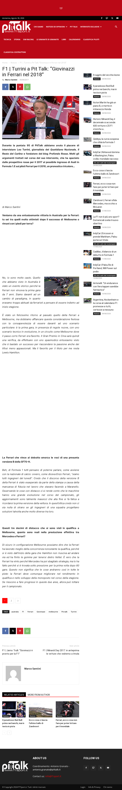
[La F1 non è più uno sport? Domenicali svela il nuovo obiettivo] (88, 217)
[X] (112, 18)
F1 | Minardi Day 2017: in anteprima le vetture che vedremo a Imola (61, 652)
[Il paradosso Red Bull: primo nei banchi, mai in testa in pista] (14, 709)
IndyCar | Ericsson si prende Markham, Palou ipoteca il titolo (105, 236)
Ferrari (30, 611)
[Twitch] (107, 18)
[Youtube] (117, 18)
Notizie (14, 62)
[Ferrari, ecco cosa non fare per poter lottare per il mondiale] (67, 709)
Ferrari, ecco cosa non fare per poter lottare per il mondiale (66, 723)
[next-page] (9, 733)
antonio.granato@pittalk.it (47, 769)
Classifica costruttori (15, 52)
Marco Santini (11, 79)
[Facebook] (101, 18)
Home (5, 62)
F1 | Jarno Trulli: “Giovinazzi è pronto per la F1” (17, 652)
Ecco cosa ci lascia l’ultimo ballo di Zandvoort (38, 723)
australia (15, 611)
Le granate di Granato (48, 39)
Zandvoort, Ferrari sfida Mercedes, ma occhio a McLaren (105, 203)
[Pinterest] (20, 87)
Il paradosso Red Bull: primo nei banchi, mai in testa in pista (13, 723)
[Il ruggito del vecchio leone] (88, 75)
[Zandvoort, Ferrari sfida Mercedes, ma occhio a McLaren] (88, 201)
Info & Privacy (94, 787)
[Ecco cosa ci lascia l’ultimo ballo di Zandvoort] (40, 709)
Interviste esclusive (89, 26)
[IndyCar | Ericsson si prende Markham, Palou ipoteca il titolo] (88, 234)
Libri (64, 39)
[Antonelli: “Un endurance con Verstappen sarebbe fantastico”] (88, 284)
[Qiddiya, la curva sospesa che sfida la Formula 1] (88, 139)
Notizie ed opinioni (55, 26)
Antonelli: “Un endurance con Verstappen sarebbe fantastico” (105, 286)
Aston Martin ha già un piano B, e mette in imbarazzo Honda (104, 105)
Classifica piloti (91, 39)
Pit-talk (64, 611)
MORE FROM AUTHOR (39, 695)
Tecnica (7, 39)
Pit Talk (73, 26)
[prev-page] (4, 733)
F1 (23, 611)
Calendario (74, 39)
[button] (116, 26)
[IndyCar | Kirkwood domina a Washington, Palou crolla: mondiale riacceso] (88, 153)
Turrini (74, 611)
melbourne (53, 611)
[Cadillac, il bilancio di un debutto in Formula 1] (88, 252)
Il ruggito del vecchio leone (106, 75)
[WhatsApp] (27, 87)
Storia (17, 39)
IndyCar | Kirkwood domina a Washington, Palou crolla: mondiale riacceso (106, 155)
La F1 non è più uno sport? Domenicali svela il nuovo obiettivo (106, 220)
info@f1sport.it (53, 776)
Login (83, 787)
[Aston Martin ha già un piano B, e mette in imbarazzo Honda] (88, 103)
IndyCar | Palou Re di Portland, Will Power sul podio (105, 268)
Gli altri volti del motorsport (105, 163)
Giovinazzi (41, 611)
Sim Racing (28, 39)
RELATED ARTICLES (14, 695)
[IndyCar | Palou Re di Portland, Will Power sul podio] (88, 266)
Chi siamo (38, 26)
